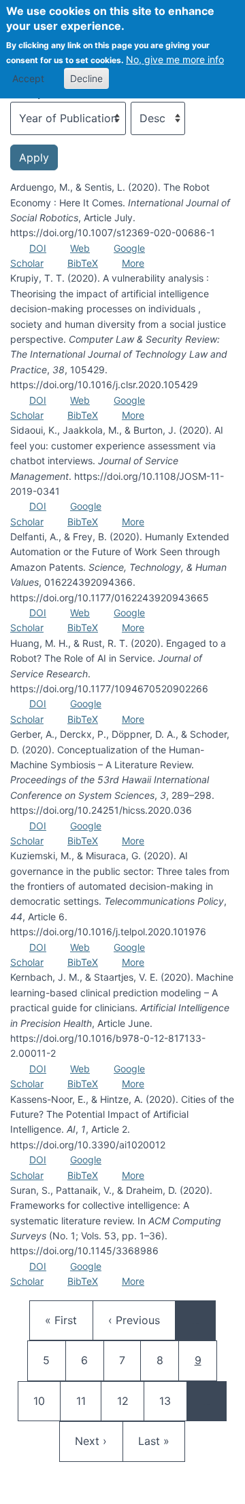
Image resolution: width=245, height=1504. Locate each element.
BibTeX (82, 263)
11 (88, 1400)
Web (80, 248)
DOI (37, 248)
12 (129, 1400)
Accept (28, 78)
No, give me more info (175, 59)
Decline (86, 78)
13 (171, 1400)
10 (46, 1400)
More (133, 263)
